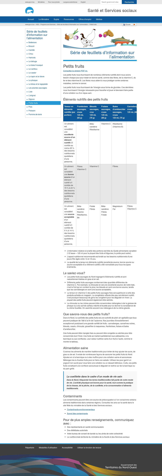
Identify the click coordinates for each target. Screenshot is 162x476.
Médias (99, 19)
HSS (37, 24)
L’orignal (32, 95)
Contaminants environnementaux (81, 409)
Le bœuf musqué (35, 65)
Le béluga (32, 61)
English (83, 2)
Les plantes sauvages (37, 87)
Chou (30, 53)
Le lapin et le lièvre (36, 76)
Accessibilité (67, 447)
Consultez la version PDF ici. (75, 70)
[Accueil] (33, 10)
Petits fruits (33, 103)
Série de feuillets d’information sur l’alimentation (72, 24)
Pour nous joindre (54, 2)
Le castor (32, 72)
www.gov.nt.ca (29, 2)
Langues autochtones (70, 2)
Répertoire (29, 447)
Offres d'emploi (85, 19)
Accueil (31, 19)
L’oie (30, 91)
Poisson (31, 110)
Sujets (56, 19)
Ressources (69, 19)
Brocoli (31, 46)
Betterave (32, 42)
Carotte (31, 50)
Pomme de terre (35, 114)
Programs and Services (48, 24)
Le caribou (32, 68)
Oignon (31, 99)
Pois (30, 106)
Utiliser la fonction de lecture (89, 447)
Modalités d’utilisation (48, 447)
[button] (129, 24)
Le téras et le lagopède (38, 84)
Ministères (41, 2)
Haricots (31, 57)
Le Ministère (44, 19)
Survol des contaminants (77, 413)
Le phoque (32, 80)
